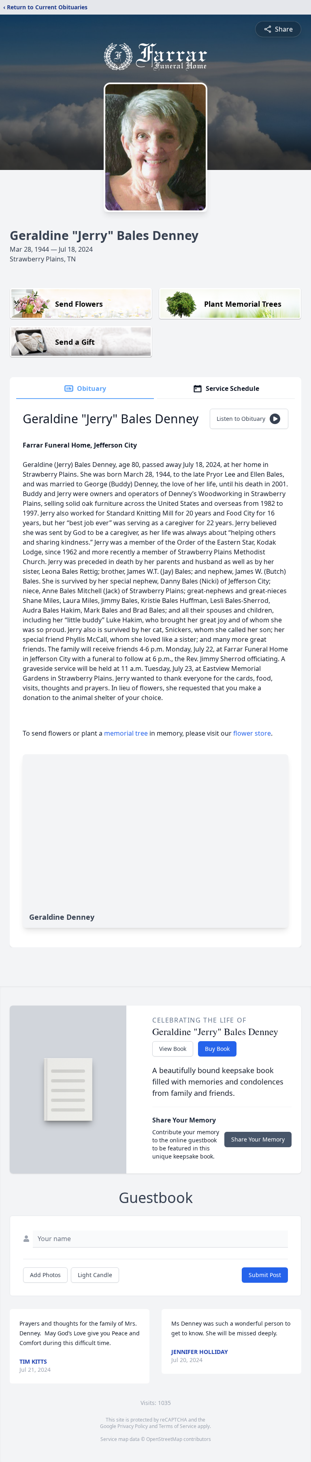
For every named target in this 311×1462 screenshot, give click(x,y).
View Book (172, 1048)
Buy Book (217, 1048)
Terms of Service (177, 1426)
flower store (252, 733)
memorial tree (126, 733)
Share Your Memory (258, 1139)
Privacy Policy (132, 1426)
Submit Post (265, 1275)
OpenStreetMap (164, 1439)
